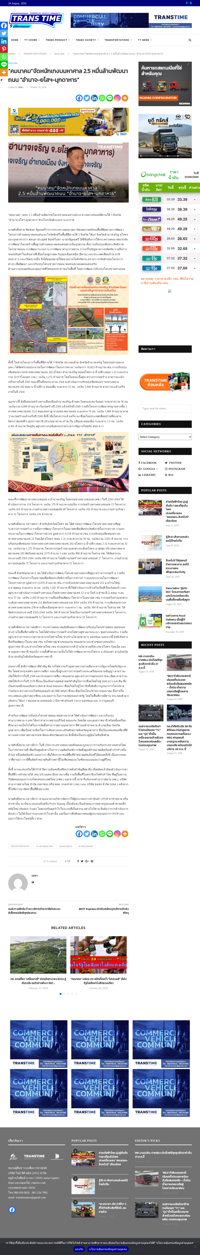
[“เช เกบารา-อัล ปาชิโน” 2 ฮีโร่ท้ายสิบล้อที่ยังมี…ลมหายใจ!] (83, 1210)
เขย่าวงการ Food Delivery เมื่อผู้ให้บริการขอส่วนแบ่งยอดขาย (179, 621)
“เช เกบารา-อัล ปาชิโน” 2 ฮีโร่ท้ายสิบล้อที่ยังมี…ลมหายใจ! (112, 1208)
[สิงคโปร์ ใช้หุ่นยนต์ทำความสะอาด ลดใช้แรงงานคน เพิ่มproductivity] (150, 566)
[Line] (109, 98)
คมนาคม (59, 53)
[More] (124, 98)
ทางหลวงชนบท (86, 846)
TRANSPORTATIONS (116, 40)
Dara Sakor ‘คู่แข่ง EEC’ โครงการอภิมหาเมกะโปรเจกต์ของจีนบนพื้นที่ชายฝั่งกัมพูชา (178, 594)
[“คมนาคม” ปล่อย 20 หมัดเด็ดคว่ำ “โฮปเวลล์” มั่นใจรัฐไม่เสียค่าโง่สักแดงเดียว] (98, 955)
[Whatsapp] (102, 98)
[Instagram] (117, 98)
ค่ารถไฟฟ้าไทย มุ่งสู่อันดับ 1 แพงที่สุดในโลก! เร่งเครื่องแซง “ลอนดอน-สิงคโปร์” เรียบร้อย (177, 511)
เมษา (20, 87)
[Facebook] (79, 98)
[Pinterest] (4, 49)
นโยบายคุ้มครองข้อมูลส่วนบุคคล (108, 1249)
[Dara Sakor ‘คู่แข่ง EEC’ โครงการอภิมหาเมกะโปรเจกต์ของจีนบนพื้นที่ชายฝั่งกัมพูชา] (150, 594)
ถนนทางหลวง (65, 846)
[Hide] (1, 80)
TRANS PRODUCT (56, 40)
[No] (195, 1247)
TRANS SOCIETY (86, 40)
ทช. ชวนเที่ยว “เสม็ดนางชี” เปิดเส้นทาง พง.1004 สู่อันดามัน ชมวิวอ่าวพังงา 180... (38, 981)
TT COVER (30, 40)
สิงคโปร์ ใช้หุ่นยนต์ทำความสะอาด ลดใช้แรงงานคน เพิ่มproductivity (177, 566)
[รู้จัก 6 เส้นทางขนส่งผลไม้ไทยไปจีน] (150, 543)
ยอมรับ (79, 1249)
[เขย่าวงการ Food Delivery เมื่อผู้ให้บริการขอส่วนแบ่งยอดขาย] (150, 621)
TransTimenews (20, 846)
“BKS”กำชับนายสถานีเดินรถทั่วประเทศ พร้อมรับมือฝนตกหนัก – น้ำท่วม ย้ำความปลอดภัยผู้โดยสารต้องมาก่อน (179, 685)
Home (14, 40)
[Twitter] (86, 98)
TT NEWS (143, 40)
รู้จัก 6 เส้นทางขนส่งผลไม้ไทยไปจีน (177, 539)
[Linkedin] (94, 98)
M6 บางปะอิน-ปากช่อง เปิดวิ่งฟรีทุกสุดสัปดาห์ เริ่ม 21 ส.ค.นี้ (150, 662)
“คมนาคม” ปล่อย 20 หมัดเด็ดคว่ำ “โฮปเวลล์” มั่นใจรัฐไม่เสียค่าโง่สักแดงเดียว (99, 981)
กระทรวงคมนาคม (44, 846)
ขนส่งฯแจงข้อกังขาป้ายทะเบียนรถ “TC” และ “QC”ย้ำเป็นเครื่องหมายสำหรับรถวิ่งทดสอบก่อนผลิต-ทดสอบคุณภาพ (150, 735)
